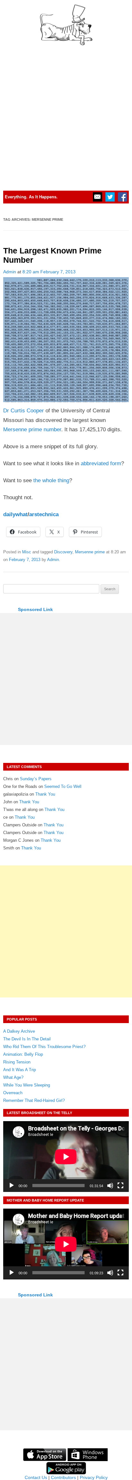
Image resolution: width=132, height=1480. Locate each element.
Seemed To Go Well (62, 786)
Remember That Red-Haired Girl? (34, 1100)
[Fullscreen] (120, 1185)
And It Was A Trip (19, 1069)
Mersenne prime (90, 552)
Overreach (12, 1092)
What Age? (13, 1077)
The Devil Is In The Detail (27, 1039)
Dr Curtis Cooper (23, 411)
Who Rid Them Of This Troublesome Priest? (44, 1046)
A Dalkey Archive (19, 1031)
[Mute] (110, 1185)
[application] (66, 1156)
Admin (9, 271)
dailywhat (15, 514)
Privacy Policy (94, 1477)
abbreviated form (101, 463)
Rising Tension (16, 1062)
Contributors (63, 1477)
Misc (26, 552)
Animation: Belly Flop (23, 1054)
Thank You (45, 794)
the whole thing (51, 480)
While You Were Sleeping (26, 1085)
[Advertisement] (66, 115)
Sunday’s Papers (36, 778)
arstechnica (44, 514)
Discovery (63, 552)
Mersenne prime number (32, 429)
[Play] (11, 1185)
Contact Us (36, 1477)
